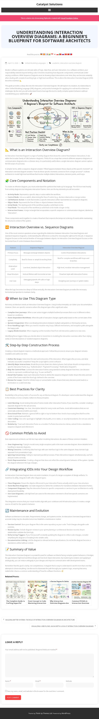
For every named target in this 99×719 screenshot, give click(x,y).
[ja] (55, 54)
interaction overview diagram (71, 63)
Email (38, 681)
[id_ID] (52, 54)
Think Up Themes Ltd (44, 713)
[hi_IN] (49, 54)
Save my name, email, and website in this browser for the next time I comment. (35, 691)
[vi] (66, 54)
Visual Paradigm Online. (69, 18)
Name (8, 681)
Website (69, 681)
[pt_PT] (60, 54)
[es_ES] (44, 54)
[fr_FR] (47, 54)
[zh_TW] (71, 54)
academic (55, 63)
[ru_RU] (63, 54)
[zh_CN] (68, 54)
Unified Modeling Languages (35, 63)
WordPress (66, 713)
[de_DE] (41, 54)
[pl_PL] (57, 54)
